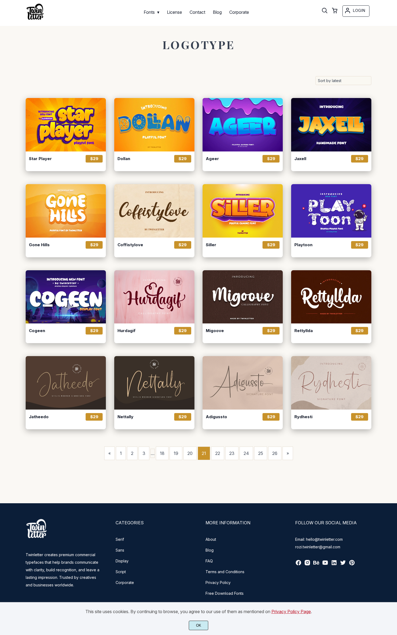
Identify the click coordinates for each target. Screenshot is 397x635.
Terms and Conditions (225, 571)
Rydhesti (303, 416)
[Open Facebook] (298, 564)
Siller (211, 244)
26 (274, 453)
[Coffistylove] (154, 211)
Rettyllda (303, 330)
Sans (120, 550)
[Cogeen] (66, 297)
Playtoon (303, 244)
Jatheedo (39, 416)
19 (176, 453)
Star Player (40, 158)
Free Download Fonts (225, 593)
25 (260, 453)
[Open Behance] (316, 564)
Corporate (125, 582)
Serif (120, 539)
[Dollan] (154, 124)
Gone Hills (39, 244)
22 (217, 453)
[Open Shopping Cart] (334, 11)
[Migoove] (243, 297)
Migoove (215, 330)
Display (122, 561)
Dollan (123, 158)
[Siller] (243, 211)
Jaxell (300, 158)
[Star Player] (66, 124)
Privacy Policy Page (291, 611)
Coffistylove (130, 244)
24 (246, 453)
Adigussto (216, 416)
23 (231, 453)
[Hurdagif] (154, 297)
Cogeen (37, 330)
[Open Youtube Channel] (325, 564)
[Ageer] (243, 124)
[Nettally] (154, 383)
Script (121, 571)
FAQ (209, 561)
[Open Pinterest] (352, 564)
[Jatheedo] (66, 383)
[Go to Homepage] (35, 20)
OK (198, 625)
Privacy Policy (218, 582)
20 (190, 453)
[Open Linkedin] (334, 564)
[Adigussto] (243, 383)
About (211, 539)
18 (162, 453)
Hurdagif (126, 330)
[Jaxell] (331, 124)
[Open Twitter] (343, 564)
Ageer (212, 158)
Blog (210, 550)
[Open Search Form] (324, 11)
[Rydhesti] (331, 383)
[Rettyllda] (331, 297)
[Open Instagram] (307, 564)
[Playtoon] (331, 211)
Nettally (125, 416)
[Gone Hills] (66, 211)
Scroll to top (392, 495)
